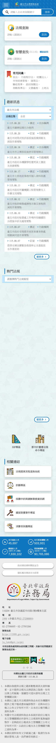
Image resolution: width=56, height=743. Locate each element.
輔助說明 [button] (44, 52)
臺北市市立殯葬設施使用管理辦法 (25, 152)
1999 (4, 618)
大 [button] (31, 667)
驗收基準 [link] (17, 84)
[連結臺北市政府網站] (41, 661)
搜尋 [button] (47, 12)
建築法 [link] (34, 81)
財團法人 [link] (41, 77)
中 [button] (27, 667)
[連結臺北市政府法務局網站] (28, 591)
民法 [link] (15, 77)
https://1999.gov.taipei (16, 634)
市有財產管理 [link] (20, 81)
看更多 (40, 257)
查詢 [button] (44, 34)
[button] (50, 734)
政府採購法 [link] (32, 84)
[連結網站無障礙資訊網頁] (19, 660)
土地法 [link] (45, 88)
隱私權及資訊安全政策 (28, 573)
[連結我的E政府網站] (33, 660)
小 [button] (24, 667)
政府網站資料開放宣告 (28, 565)
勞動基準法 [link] (19, 88)
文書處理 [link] (33, 88)
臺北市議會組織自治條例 (20, 127)
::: (2, 18)
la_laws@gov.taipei (13, 642)
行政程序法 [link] (27, 77)
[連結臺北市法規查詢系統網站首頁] (27, 4)
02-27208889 (25, 618)
